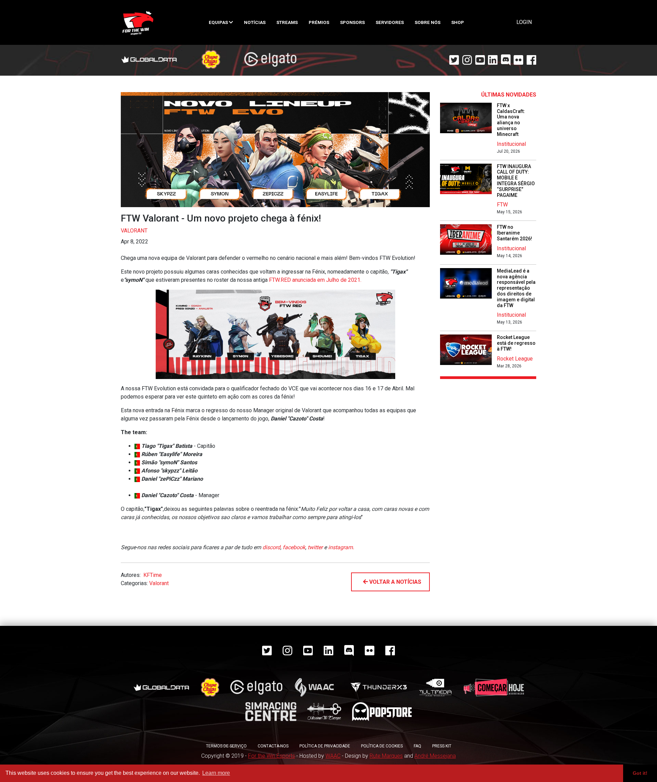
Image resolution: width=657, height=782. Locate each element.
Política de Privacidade (324, 746)
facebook (294, 547)
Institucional (511, 144)
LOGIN (524, 22)
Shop (457, 22)
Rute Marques (386, 756)
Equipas (219, 22)
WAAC (332, 756)
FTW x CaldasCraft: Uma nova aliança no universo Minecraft (511, 120)
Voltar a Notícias (394, 582)
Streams (287, 22)
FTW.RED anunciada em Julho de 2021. (315, 280)
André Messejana (435, 756)
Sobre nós (427, 22)
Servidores (390, 22)
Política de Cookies (382, 746)
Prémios (319, 22)
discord (271, 547)
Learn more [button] (216, 773)
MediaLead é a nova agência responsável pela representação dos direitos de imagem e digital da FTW (516, 288)
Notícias (255, 22)
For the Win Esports (271, 756)
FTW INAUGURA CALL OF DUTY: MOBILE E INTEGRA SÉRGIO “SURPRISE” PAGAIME (516, 181)
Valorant (134, 230)
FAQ (417, 746)
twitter (315, 547)
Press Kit (441, 746)
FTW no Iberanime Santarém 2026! (514, 232)
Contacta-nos (273, 746)
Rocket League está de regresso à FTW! (516, 343)
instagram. (341, 547)
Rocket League (515, 358)
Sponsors (352, 22)
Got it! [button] (640, 773)
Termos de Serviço (226, 746)
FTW (502, 204)
